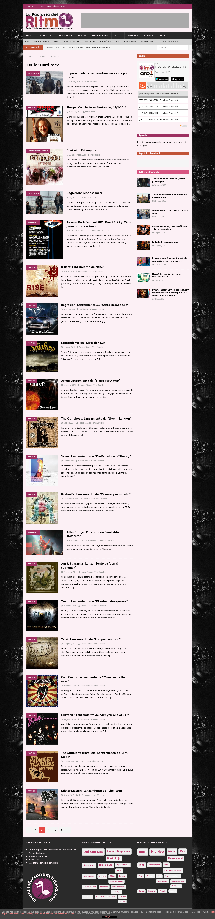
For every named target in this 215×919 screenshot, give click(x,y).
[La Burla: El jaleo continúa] (143, 245)
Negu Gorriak (89, 876)
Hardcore (150, 876)
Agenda (148, 35)
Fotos (118, 35)
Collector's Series (90, 887)
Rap (182, 851)
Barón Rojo (114, 858)
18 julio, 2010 (69, 795)
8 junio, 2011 (74, 230)
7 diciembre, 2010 (71, 498)
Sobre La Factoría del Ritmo (52, 6)
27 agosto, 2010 (70, 572)
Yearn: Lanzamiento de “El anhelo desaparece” (94, 601)
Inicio (29, 35)
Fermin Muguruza (118, 851)
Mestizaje (163, 891)
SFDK (119, 870)
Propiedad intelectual (38, 856)
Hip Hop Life (105, 865)
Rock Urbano (176, 886)
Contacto (30, 6)
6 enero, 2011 (69, 423)
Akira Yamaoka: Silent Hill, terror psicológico (168, 180)
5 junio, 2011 (69, 271)
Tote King (123, 897)
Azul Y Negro (116, 892)
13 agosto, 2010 (70, 643)
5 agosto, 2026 (159, 280)
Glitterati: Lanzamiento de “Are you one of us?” (95, 715)
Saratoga (122, 902)
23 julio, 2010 (69, 761)
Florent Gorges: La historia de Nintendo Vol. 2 (166, 275)
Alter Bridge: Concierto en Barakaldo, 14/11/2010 (93, 534)
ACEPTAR (109, 917)
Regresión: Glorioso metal (85, 193)
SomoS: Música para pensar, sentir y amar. (170, 212)
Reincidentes (88, 897)
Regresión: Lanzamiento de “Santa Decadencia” (95, 305)
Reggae (141, 891)
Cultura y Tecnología (168, 41)
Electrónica (105, 41)
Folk (159, 876)
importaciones (90, 81)
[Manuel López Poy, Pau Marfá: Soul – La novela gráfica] (143, 230)
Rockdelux (89, 865)
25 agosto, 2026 (160, 201)
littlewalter (90, 112)
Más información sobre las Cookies (43, 863)
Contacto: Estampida (81, 150)
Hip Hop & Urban (41, 41)
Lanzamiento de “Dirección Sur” (83, 343)
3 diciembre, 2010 (76, 540)
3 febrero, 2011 (70, 385)
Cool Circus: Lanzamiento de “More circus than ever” (94, 679)
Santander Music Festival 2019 (105, 897)
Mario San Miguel (116, 881)
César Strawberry (118, 887)
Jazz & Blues (89, 41)
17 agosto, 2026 (160, 232)
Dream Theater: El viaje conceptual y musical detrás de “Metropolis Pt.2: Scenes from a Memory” (170, 292)
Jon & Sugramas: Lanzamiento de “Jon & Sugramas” (89, 565)
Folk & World (130, 41)
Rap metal (151, 891)
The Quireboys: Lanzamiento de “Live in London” (96, 418)
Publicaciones (100, 35)
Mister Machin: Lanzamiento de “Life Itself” (92, 790)
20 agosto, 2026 (160, 217)
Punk (141, 865)
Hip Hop (157, 852)
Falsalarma (104, 887)
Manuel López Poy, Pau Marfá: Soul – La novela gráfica (169, 228)
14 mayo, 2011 (69, 309)
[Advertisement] (138, 20)
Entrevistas (45, 35)
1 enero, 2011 (69, 461)
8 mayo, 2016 (74, 81)
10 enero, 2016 (75, 112)
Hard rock (173, 891)
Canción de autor (178, 881)
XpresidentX (123, 865)
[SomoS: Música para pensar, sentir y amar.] (143, 214)
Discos (82, 35)
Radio (163, 35)
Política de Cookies (37, 853)
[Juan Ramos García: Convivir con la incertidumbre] (143, 198)
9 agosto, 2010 (70, 685)
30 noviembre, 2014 (77, 155)
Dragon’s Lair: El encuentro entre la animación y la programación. (169, 259)
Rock (27, 41)
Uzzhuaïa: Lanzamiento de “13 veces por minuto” (96, 494)
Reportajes (65, 35)
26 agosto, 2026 (160, 185)
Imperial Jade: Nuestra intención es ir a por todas (97, 75)
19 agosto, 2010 (70, 606)
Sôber (112, 876)
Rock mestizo (162, 881)
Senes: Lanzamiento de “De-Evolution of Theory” (96, 456)
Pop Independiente (172, 876)
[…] (74, 97)
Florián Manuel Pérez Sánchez (96, 230)
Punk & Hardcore (71, 41)
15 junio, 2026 (159, 299)
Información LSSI (36, 859)
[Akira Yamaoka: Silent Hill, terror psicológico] (143, 182)
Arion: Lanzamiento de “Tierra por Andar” (90, 380)
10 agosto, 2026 (160, 264)
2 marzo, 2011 (69, 347)
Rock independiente (172, 870)
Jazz (140, 876)
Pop (117, 41)
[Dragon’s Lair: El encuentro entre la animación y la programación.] (143, 261)
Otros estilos (147, 41)
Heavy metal (175, 858)
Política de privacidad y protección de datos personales (52, 850)
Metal (56, 41)
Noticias (133, 35)
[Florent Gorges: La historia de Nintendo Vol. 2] (143, 277)
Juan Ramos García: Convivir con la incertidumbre (169, 196)
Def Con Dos (93, 852)
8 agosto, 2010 (70, 719)
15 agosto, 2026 (160, 245)
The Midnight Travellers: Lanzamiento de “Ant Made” (94, 755)
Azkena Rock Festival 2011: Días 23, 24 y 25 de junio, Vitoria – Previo (99, 224)
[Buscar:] (173, 47)
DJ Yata (102, 876)
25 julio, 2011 (74, 197)
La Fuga (122, 876)
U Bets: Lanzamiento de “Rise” (82, 267)
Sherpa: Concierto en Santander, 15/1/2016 (96, 107)
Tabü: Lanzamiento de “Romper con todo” (91, 639)
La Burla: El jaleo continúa (165, 242)
